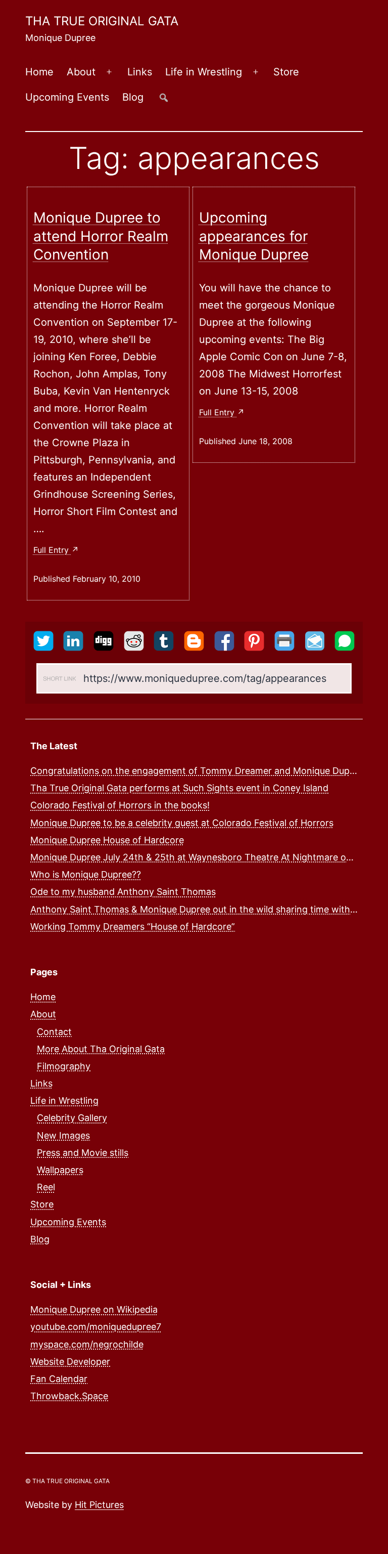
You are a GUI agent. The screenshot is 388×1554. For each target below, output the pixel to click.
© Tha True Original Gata (67, 1481)
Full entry (52, 550)
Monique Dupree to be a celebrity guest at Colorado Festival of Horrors (181, 822)
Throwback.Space (69, 1396)
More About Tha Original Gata (101, 1049)
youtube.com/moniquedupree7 (95, 1326)
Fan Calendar (58, 1378)
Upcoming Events (67, 97)
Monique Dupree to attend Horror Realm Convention (100, 236)
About (81, 72)
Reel (46, 1187)
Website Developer (70, 1361)
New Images (63, 1135)
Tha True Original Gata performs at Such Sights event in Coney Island (179, 788)
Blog (132, 97)
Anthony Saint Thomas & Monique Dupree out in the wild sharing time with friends (206, 909)
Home (39, 72)
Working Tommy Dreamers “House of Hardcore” (132, 926)
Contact (54, 1031)
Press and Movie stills (82, 1152)
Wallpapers (60, 1169)
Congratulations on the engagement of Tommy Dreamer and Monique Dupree (196, 770)
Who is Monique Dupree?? (85, 874)
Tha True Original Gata (101, 21)
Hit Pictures (99, 1504)
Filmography (63, 1066)
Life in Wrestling (203, 72)
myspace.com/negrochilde (86, 1344)
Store (286, 72)
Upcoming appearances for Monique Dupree (254, 236)
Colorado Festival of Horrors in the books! (120, 805)
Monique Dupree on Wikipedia (94, 1309)
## (163, 97)
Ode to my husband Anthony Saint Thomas (123, 891)
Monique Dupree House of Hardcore (107, 840)
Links (139, 72)
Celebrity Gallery (72, 1117)
